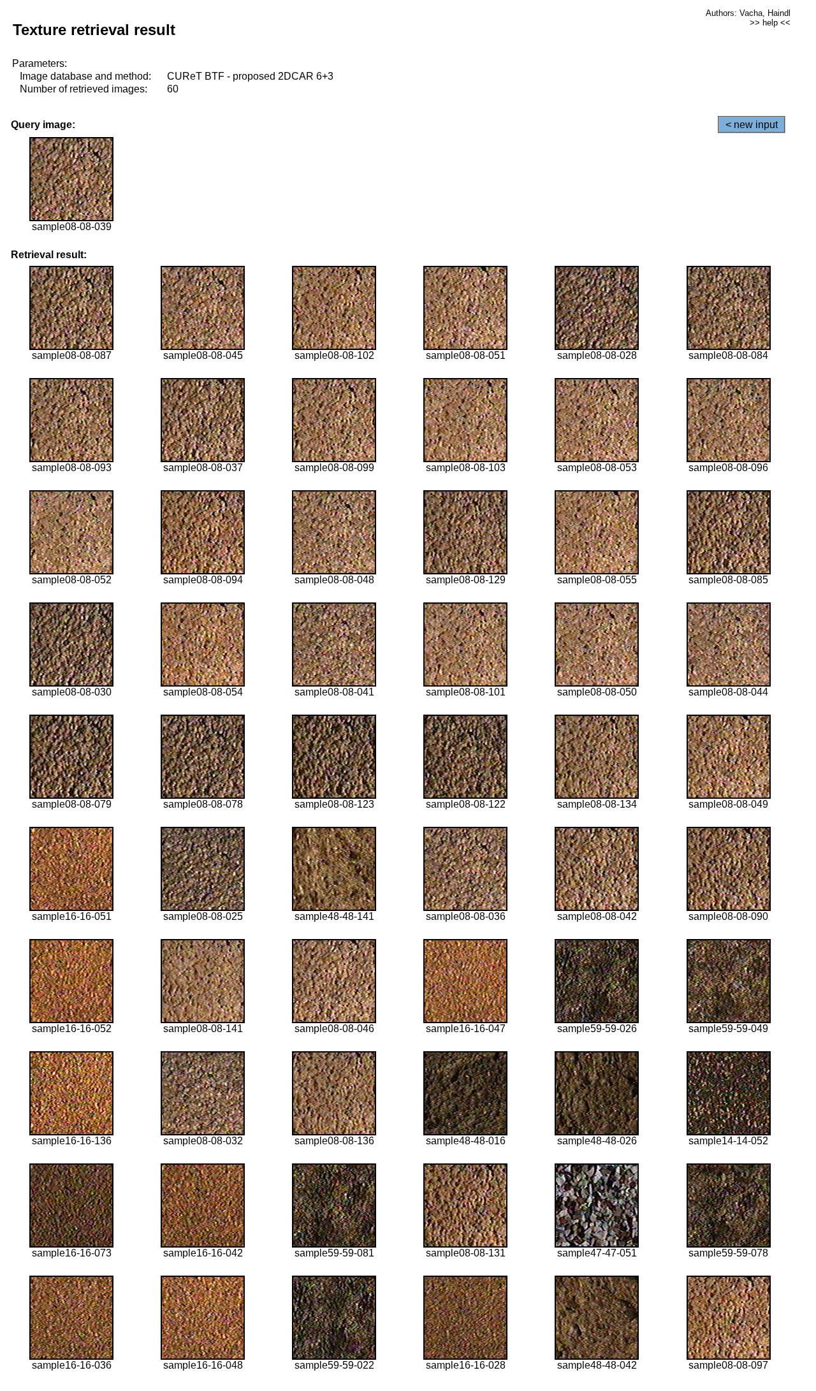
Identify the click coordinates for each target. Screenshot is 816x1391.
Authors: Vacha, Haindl (748, 13)
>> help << (770, 22)
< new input (751, 124)
